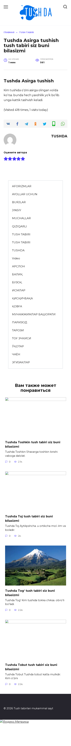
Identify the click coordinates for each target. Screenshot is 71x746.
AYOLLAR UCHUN (24, 194)
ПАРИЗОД (19, 322)
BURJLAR (19, 202)
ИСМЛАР (18, 290)
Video (16, 258)
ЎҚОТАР (18, 346)
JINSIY (16, 210)
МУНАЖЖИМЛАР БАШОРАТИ (34, 314)
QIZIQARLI (19, 226)
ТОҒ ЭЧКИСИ (21, 338)
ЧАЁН (16, 354)
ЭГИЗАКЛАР (21, 362)
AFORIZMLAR (21, 186)
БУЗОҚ (17, 282)
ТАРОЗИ (18, 330)
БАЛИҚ (17, 274)
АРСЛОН (18, 266)
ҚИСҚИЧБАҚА (22, 298)
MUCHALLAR (21, 218)
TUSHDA (18, 250)
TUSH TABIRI (21, 234)
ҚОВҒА (17, 306)
